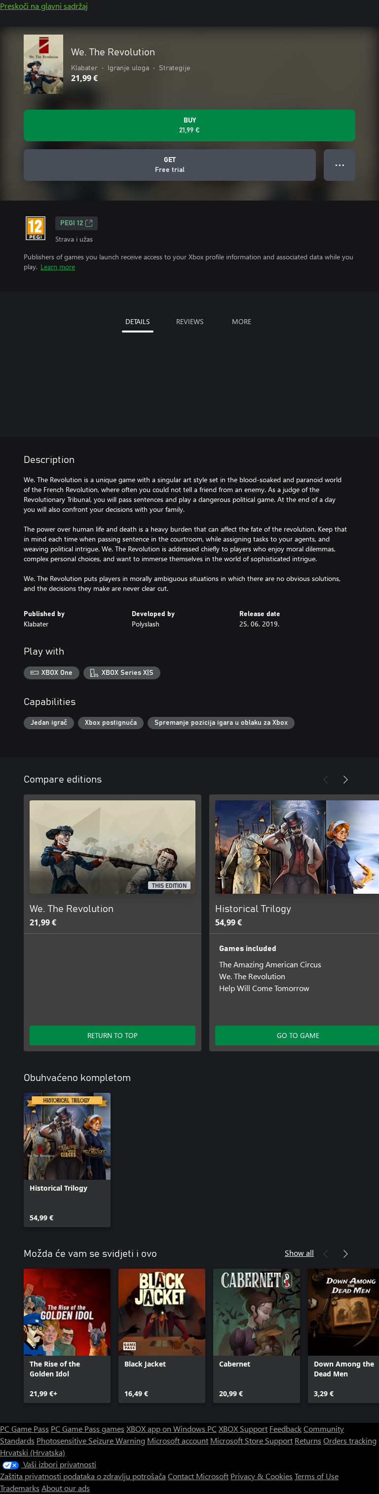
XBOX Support (243, 1428)
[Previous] (326, 780)
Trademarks (19, 1488)
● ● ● (339, 164)
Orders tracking (350, 1440)
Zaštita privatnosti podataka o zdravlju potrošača (83, 1476)
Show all (299, 1252)
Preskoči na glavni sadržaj (44, 5)
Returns (308, 1440)
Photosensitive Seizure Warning (91, 1440)
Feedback (285, 1428)
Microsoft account (177, 1440)
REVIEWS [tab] (189, 321)
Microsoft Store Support (251, 1440)
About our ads (65, 1488)
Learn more (57, 266)
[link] (67, 1160)
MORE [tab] (241, 321)
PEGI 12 (71, 223)
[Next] (345, 780)
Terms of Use (317, 1476)
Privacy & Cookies (261, 1476)
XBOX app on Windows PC (171, 1428)
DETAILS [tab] (137, 321)
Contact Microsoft (198, 1476)
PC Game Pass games (87, 1428)
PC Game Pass (24, 1428)
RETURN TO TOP (112, 1035)
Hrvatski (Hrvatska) (32, 1452)
